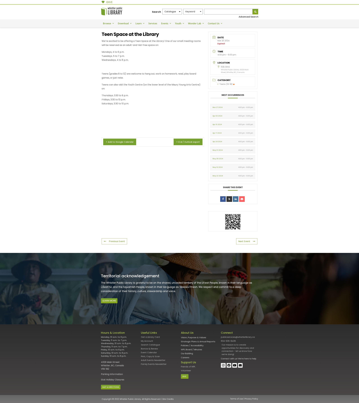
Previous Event (117, 241)
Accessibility (197, 345)
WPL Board (186, 349)
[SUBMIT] (255, 11)
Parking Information (112, 374)
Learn (138, 23)
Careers (185, 357)
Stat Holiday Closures (112, 379)
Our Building (187, 353)
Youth (178, 23)
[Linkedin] (235, 199)
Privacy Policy (251, 398)
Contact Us (213, 23)
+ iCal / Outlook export (188, 141)
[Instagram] (223, 365)
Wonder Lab (194, 23)
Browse (107, 23)
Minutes (198, 349)
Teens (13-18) (226, 84)
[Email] (242, 199)
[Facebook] (229, 365)
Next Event (244, 241)
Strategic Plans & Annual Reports (198, 341)
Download (123, 23)
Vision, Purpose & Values (193, 337)
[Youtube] (234, 365)
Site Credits (168, 399)
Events (164, 23)
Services (152, 23)
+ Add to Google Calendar (120, 141)
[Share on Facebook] (223, 199)
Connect (225, 358)
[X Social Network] (229, 199)
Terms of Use (236, 398)
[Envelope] (240, 365)
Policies (185, 345)
